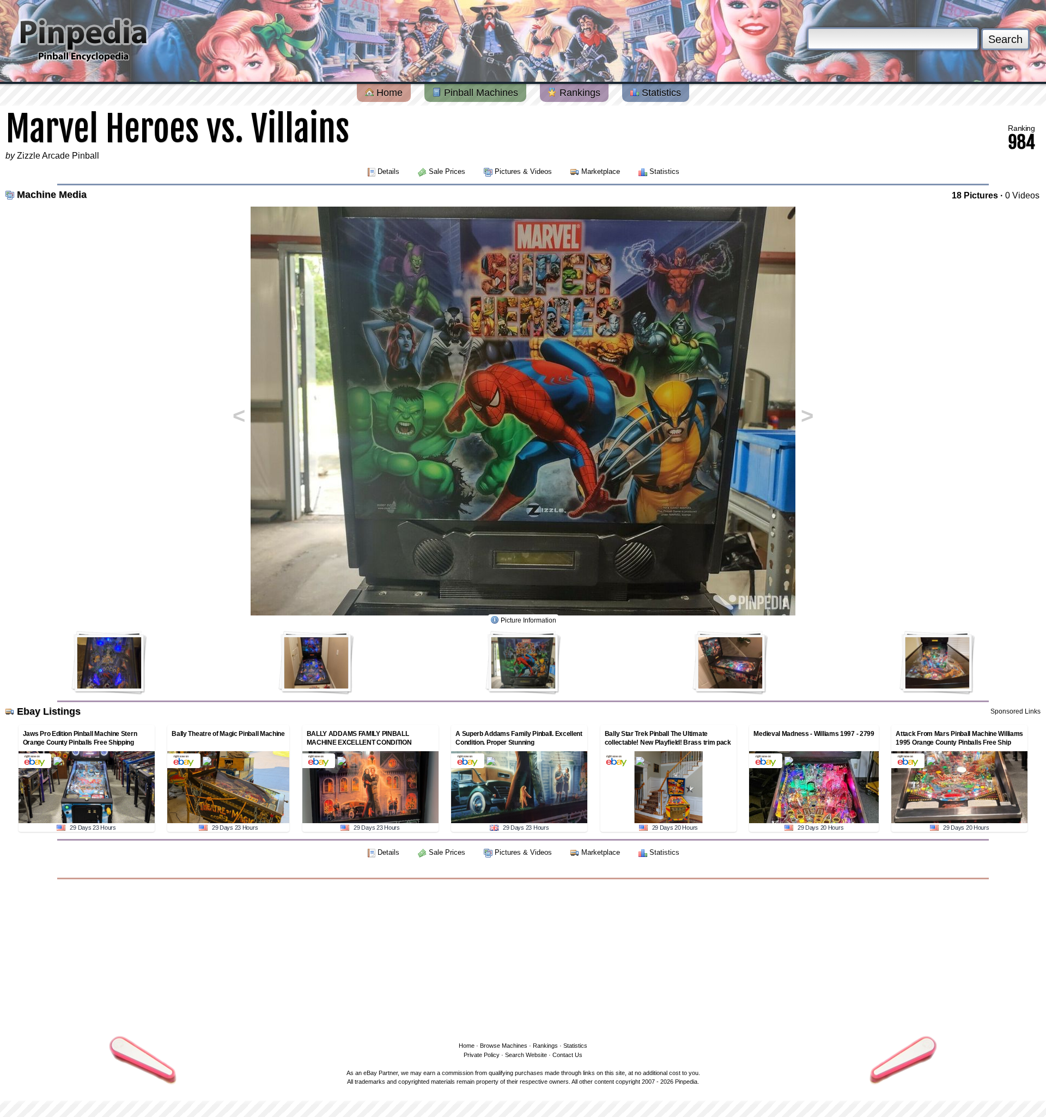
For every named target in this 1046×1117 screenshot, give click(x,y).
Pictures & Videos (523, 171)
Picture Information (528, 620)
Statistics (660, 92)
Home (388, 92)
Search (1005, 39)
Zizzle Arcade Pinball (58, 155)
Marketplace (600, 171)
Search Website (526, 1055)
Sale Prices (447, 171)
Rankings (578, 92)
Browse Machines (503, 1045)
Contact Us (567, 1055)
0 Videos (1022, 195)
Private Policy (482, 1055)
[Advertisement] (523, 958)
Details (388, 171)
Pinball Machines (479, 92)
